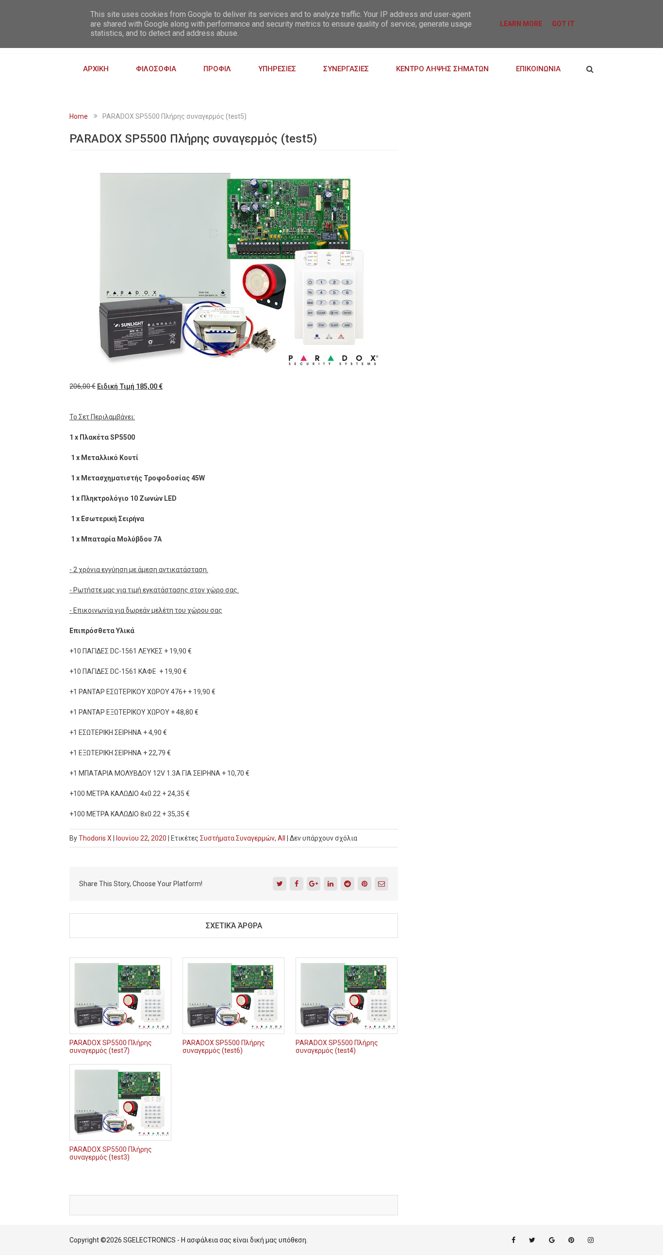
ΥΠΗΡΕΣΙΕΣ (277, 68)
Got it (563, 24)
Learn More (521, 24)
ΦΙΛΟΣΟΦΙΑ (156, 68)
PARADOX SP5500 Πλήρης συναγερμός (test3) (110, 1153)
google (552, 1240)
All (281, 838)
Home (78, 116)
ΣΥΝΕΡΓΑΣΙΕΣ (346, 68)
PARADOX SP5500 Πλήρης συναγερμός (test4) (337, 1046)
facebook (513, 1240)
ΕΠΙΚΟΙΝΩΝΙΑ (538, 68)
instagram (591, 1240)
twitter (532, 1240)
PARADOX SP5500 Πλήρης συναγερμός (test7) (110, 1046)
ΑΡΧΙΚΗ (96, 68)
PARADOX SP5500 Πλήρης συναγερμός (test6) (223, 1046)
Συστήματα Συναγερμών (237, 838)
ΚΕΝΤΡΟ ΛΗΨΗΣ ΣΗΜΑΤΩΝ (442, 68)
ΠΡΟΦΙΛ (217, 68)
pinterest (571, 1240)
